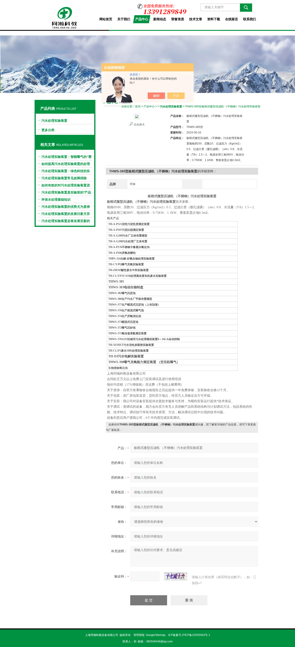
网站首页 (105, 19)
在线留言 (231, 19)
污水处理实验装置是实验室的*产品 (66, 192)
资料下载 (213, 19)
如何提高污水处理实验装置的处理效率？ (65, 165)
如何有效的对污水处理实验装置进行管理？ (65, 186)
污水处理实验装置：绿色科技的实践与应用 (65, 172)
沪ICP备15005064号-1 (196, 635)
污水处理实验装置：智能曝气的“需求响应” (66, 157)
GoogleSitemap (155, 635)
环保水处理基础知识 (56, 199)
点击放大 (139, 124)
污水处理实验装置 (54, 120)
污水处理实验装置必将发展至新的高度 (65, 222)
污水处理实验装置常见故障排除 (64, 178)
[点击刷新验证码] (175, 576)
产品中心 (141, 19)
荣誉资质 (177, 19)
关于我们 (123, 19)
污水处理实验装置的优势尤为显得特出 (65, 207)
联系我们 (249, 19)
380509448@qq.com (159, 641)
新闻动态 (159, 19)
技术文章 (195, 19)
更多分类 (47, 130)
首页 (138, 106)
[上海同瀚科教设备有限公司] (65, 14)
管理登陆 (139, 635)
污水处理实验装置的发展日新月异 (65, 214)
